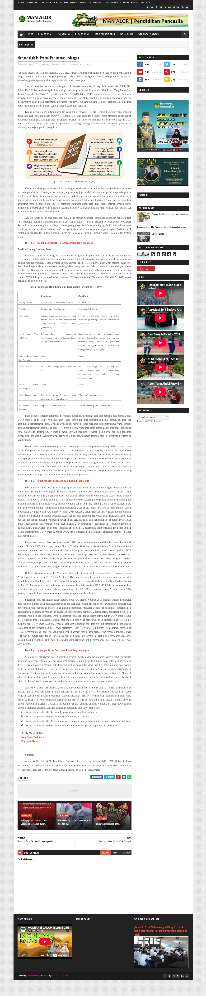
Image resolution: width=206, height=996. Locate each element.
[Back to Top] (187, 976)
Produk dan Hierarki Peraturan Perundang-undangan (65, 243)
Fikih (55, 2)
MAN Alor (21, 2)
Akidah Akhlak (46, 2)
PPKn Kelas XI (63, 34)
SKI (61, 2)
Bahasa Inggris (85, 2)
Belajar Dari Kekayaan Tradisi (108, 823)
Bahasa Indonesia (70, 2)
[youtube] (178, 7)
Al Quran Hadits (32, 2)
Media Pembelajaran (104, 34)
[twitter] (152, 7)
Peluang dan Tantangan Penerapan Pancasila (170, 214)
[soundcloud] (187, 7)
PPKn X (86, 64)
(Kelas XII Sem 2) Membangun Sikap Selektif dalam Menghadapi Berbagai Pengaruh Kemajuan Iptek (160, 930)
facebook (126, 852)
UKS (142, 2)
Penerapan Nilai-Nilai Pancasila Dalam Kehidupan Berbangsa (161, 227)
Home (30, 34)
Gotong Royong (158, 233)
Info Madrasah (75, 64)
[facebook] (148, 7)
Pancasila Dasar (30, 741)
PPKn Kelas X (44, 34)
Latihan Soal (126, 34)
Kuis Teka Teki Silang (33, 737)
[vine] (174, 7)
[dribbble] (156, 7)
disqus (115, 852)
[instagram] (161, 7)
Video (148, 2)
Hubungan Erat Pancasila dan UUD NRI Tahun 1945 (63, 480)
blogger (105, 852)
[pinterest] (182, 7)
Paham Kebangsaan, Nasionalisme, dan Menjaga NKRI (74, 822)
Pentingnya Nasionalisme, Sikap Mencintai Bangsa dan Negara (34, 822)
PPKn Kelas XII (82, 34)
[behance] (165, 7)
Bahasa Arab (97, 2)
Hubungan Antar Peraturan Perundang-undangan (63, 650)
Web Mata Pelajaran (148, 34)
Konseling (135, 2)
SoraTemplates (33, 975)
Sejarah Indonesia (111, 2)
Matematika (124, 2)
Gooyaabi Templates (59, 975)
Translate (158, 421)
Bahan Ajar (61, 64)
